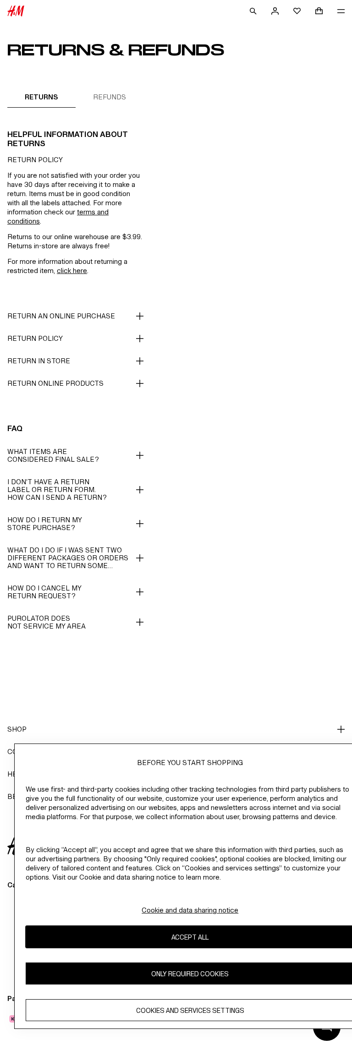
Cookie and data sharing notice (190, 910)
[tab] (41, 97)
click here (72, 270)
